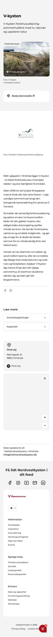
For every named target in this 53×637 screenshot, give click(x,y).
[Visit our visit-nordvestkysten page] (43, 482)
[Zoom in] (44, 417)
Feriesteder (14, 525)
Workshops (14, 604)
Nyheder (12, 600)
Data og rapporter (17, 592)
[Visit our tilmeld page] (34, 482)
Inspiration (13, 529)
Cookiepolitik (14, 570)
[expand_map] (45, 378)
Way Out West (15, 541)
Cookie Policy (35, 628)
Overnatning (14, 533)
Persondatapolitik (17, 574)
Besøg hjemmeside (22, 95)
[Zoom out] (44, 425)
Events (11, 545)
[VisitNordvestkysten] (17, 496)
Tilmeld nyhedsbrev (18, 562)
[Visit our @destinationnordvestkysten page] (26, 482)
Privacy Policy (19, 628)
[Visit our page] (9, 482)
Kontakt (12, 566)
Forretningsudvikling (19, 596)
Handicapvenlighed (18, 537)
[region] (26, 402)
